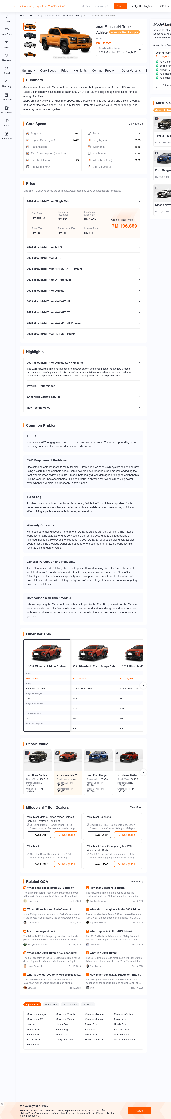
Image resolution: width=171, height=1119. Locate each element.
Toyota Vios (91, 1034)
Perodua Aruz (34, 1044)
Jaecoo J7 (32, 1024)
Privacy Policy (103, 1113)
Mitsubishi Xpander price (69, 1014)
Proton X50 (120, 1019)
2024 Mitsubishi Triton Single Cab (93, 666)
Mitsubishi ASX (35, 1019)
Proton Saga (62, 1029)
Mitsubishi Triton (71, 15)
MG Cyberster (121, 1034)
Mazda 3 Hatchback (124, 1039)
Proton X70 (33, 1034)
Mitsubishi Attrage (36, 1014)
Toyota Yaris (33, 1029)
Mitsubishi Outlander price (128, 1014)
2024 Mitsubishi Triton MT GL (140, 666)
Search (120, 6)
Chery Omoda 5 (64, 1039)
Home (23, 15)
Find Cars (35, 15)
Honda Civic (62, 1024)
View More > (136, 123)
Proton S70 (91, 1024)
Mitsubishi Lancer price (97, 1019)
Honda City (120, 1024)
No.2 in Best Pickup (125, 32)
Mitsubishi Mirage (94, 1014)
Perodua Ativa (121, 1029)
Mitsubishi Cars (51, 15)
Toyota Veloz (62, 1034)
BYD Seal (90, 1029)
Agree (139, 1110)
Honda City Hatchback (97, 1039)
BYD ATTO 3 (33, 1039)
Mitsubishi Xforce (65, 1019)
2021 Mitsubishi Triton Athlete (47, 666)
